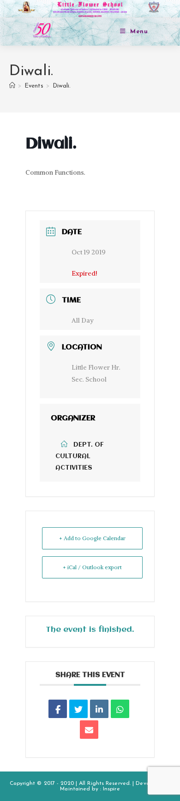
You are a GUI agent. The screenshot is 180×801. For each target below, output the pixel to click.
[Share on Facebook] (57, 709)
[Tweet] (78, 709)
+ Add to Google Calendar (92, 538)
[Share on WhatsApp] (120, 709)
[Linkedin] (99, 709)
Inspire (111, 789)
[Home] (12, 86)
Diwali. (62, 86)
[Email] (89, 729)
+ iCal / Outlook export (92, 567)
